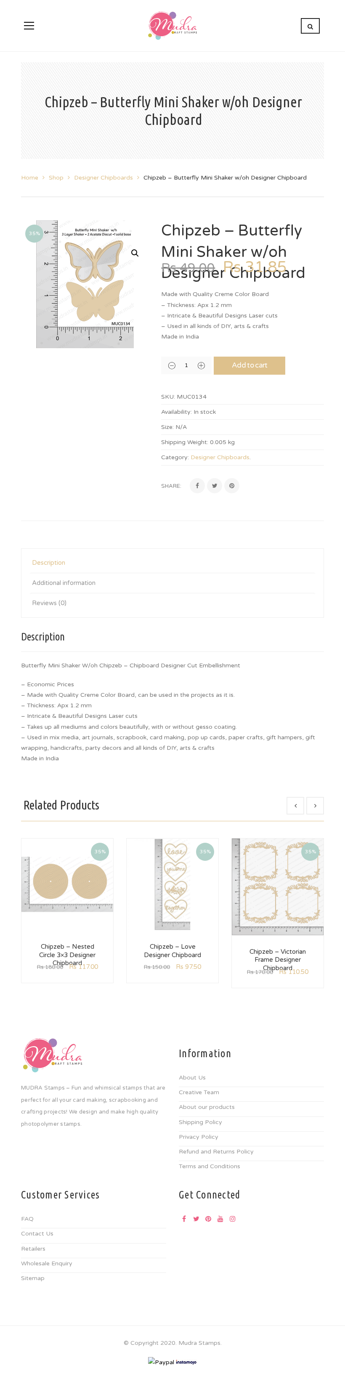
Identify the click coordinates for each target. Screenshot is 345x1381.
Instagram (233, 1219)
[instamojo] (186, 1361)
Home (29, 177)
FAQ (27, 1218)
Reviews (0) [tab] (49, 603)
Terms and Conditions (209, 1166)
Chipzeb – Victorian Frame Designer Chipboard (277, 960)
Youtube (220, 1219)
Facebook (184, 1219)
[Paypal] (161, 1361)
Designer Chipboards (103, 177)
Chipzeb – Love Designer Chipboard (172, 951)
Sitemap (33, 1278)
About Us (192, 1077)
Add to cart (250, 365)
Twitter (196, 1219)
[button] (135, 253)
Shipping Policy (200, 1122)
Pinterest (208, 1219)
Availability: (176, 411)
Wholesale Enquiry (46, 1263)
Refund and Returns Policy (216, 1151)
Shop (56, 177)
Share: (171, 486)
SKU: (168, 396)
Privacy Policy (198, 1136)
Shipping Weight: (184, 442)
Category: (175, 457)
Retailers (33, 1248)
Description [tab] (48, 562)
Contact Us (37, 1233)
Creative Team (199, 1092)
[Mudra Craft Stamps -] (172, 25)
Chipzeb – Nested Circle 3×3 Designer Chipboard (67, 955)
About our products (207, 1107)
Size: (167, 427)
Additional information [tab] (64, 583)
